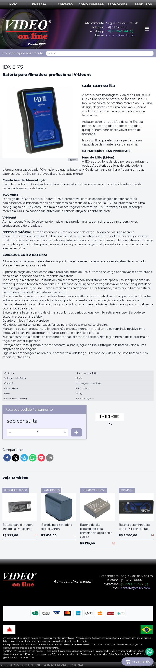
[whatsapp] (33, 458)
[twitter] (16, 458)
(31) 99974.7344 (117, 31)
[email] (50, 458)
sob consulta (98, 85)
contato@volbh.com (120, 35)
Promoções (117, 4)
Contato (65, 4)
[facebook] (7, 458)
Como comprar (91, 4)
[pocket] (41, 458)
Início (13, 4)
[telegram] (24, 458)
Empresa (39, 4)
